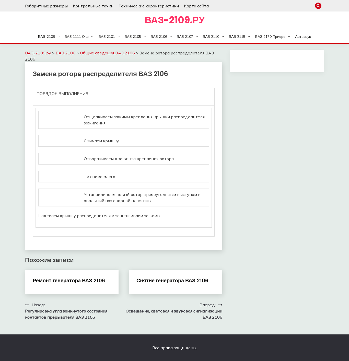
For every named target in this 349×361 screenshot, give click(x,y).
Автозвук (303, 36)
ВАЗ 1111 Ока (77, 36)
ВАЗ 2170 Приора (270, 36)
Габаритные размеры (46, 5)
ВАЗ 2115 (237, 36)
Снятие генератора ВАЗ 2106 (172, 280)
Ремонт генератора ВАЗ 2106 (69, 280)
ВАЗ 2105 (133, 36)
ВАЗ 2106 (159, 36)
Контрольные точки (93, 5)
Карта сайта (196, 5)
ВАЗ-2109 (46, 36)
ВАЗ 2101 (107, 36)
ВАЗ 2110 (211, 36)
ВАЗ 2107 (185, 36)
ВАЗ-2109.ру (175, 20)
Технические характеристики (149, 5)
